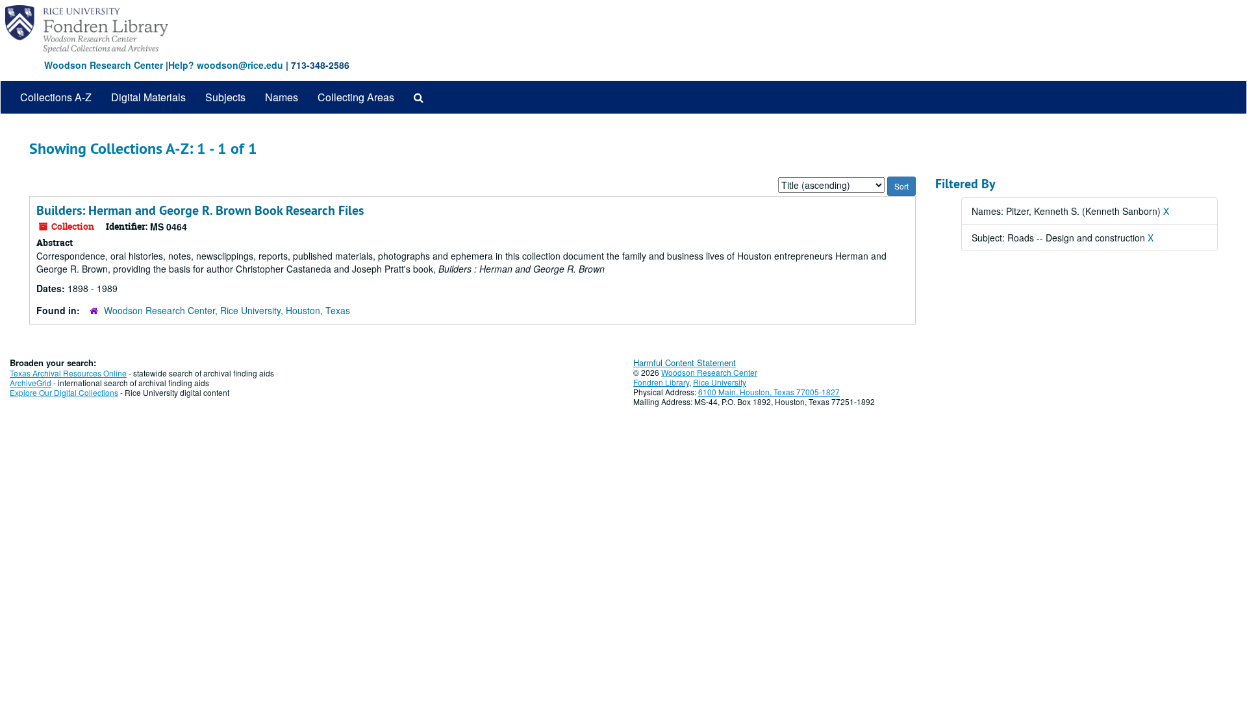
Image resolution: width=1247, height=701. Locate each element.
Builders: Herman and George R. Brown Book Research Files (200, 210)
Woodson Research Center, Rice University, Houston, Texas (227, 310)
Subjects (225, 97)
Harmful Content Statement (684, 362)
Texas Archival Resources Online (68, 372)
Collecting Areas (356, 97)
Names (281, 97)
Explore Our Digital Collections (64, 392)
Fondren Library (661, 381)
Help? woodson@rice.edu (225, 64)
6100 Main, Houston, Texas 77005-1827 (769, 391)
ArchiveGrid (30, 382)
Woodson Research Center (103, 64)
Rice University (719, 381)
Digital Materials (148, 97)
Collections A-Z (56, 97)
